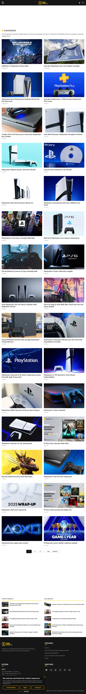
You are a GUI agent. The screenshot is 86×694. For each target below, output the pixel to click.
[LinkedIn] (69, 670)
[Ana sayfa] (43, 2)
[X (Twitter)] (60, 670)
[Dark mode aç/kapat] (79, 3)
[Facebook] (65, 670)
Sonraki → (56, 551)
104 (48, 551)
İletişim (47, 648)
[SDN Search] (83, 3)
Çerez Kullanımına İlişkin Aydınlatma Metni (57, 650)
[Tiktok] (55, 670)
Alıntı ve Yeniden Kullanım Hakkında (55, 655)
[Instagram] (51, 670)
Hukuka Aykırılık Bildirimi (52, 653)
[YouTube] (46, 670)
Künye (46, 658)
